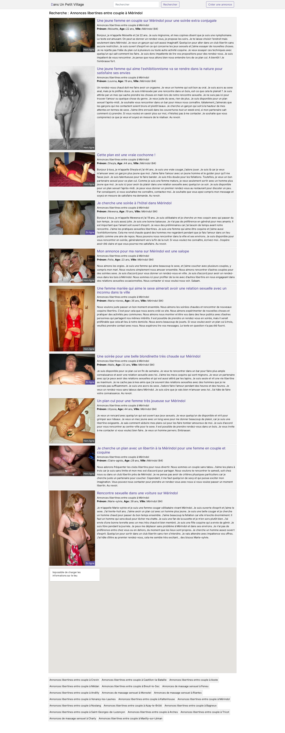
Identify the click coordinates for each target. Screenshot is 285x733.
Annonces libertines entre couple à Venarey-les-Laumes (82, 699)
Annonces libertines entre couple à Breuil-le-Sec (130, 686)
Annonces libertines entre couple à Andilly (74, 692)
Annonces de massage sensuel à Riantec (178, 692)
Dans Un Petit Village (67, 4)
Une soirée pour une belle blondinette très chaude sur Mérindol (148, 356)
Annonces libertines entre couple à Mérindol (204, 699)
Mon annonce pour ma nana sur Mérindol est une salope (143, 251)
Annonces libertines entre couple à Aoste (193, 679)
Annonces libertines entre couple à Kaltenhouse (146, 699)
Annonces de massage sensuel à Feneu (185, 686)
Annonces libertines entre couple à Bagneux (191, 705)
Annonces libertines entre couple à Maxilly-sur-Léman (130, 718)
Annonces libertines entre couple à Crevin (74, 679)
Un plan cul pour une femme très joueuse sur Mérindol (141, 401)
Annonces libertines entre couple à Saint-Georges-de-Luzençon (87, 712)
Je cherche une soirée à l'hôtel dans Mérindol (134, 203)
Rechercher (170, 4)
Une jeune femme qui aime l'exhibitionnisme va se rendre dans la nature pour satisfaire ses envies (159, 71)
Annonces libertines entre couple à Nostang (75, 705)
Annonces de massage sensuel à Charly (72, 718)
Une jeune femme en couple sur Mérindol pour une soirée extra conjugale (157, 20)
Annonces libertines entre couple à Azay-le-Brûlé (133, 705)
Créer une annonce (220, 4)
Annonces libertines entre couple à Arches (153, 712)
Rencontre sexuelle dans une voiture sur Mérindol (137, 493)
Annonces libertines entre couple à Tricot (205, 712)
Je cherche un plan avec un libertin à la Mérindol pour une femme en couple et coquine (161, 450)
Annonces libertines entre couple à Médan (74, 686)
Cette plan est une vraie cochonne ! (126, 155)
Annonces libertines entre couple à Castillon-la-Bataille (134, 679)
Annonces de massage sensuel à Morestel (126, 692)
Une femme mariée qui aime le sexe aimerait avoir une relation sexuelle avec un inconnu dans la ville (161, 290)
